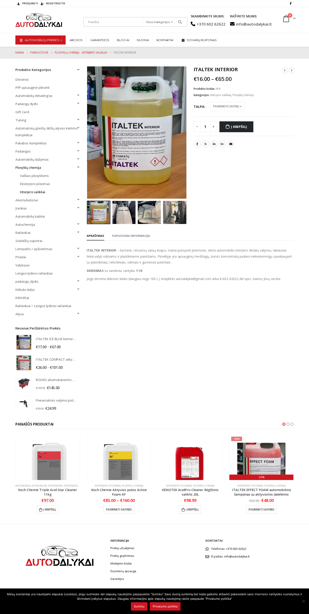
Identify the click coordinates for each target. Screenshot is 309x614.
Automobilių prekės (42, 40)
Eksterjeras (55, 485)
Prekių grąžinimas (122, 556)
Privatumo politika (165, 606)
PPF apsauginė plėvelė (32, 87)
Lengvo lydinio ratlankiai (34, 273)
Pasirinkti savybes (119, 509)
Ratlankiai (23, 232)
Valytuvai (22, 265)
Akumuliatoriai (26, 200)
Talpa (199, 106)
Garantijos (99, 40)
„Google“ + (222, 144)
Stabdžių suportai (28, 240)
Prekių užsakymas (122, 548)
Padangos (23, 151)
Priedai (20, 257)
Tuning (20, 120)
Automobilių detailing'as (33, 95)
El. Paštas (231, 144)
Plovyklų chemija (243, 95)
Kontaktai (165, 40)
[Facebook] (291, 3)
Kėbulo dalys (25, 289)
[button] (284, 424)
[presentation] (87, 132)
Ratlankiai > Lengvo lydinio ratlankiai (43, 305)
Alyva (19, 314)
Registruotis (55, 3)
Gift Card (22, 112)
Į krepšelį (239, 127)
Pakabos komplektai (30, 143)
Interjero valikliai (220, 95)
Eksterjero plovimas (35, 183)
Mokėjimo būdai (121, 563)
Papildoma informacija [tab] (131, 236)
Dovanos (22, 79)
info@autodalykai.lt (254, 24)
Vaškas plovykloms (34, 175)
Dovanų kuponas (202, 40)
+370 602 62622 (211, 24)
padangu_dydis (26, 281)
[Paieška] (180, 21)
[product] (23, 342)
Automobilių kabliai (30, 216)
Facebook (197, 144)
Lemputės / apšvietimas (33, 249)
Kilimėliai (22, 297)
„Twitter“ (205, 144)
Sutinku (139, 606)
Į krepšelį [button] (49, 509)
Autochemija (25, 224)
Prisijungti (30, 3)
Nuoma (143, 40)
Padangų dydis (26, 103)
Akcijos (76, 40)
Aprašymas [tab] (95, 236)
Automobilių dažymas (32, 159)
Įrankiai (21, 208)
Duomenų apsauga (123, 571)
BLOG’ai (123, 40)
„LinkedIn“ (214, 144)
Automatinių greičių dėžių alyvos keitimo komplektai (46, 131)
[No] (303, 601)
